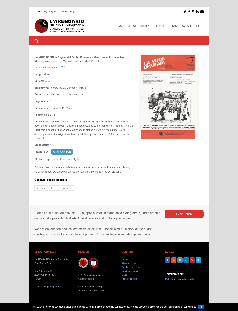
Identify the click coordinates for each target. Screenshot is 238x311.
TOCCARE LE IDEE (191, 25)
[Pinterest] (192, 260)
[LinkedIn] (197, 11)
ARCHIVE (145, 25)
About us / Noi (129, 263)
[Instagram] (180, 260)
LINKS (173, 25)
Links (124, 274)
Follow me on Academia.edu (179, 279)
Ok (201, 307)
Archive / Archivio (131, 267)
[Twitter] (184, 11)
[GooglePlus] (173, 260)
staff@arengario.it (50, 286)
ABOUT (132, 25)
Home (125, 259)
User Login (70, 11)
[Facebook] (189, 11)
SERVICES (160, 25)
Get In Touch (184, 214)
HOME (120, 25)
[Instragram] (193, 11)
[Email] (202, 11)
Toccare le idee (129, 278)
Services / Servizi (131, 270)
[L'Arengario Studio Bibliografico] (59, 26)
